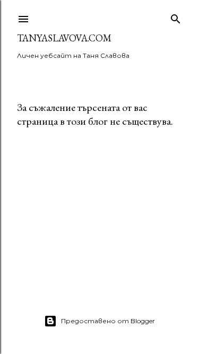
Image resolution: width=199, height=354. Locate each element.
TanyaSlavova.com (64, 38)
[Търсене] (175, 16)
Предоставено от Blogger (108, 321)
